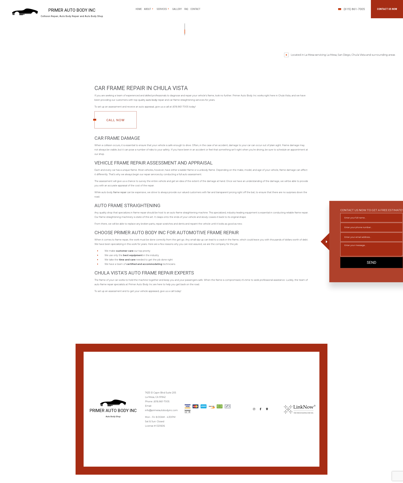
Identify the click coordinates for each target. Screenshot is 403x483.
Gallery (177, 9)
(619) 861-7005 (354, 9)
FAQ (186, 9)
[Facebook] (261, 409)
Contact (195, 9)
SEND (361, 262)
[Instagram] (254, 409)
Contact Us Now (387, 9)
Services (162, 9)
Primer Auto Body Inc (71, 10)
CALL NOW (115, 120)
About (147, 9)
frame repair (119, 192)
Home (139, 9)
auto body (151, 100)
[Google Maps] (267, 409)
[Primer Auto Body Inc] (25, 11)
